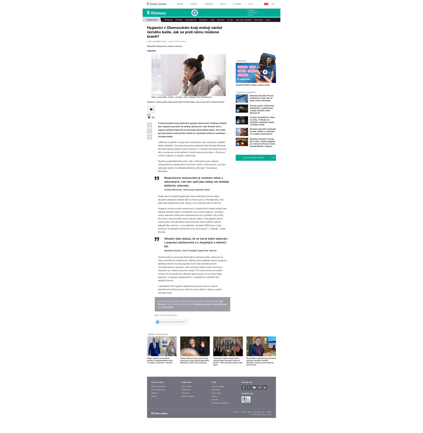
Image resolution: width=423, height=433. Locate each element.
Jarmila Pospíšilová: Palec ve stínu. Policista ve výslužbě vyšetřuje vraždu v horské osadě (262, 121)
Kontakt (215, 400)
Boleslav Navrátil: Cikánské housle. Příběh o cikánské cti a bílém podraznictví (263, 131)
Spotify (209, 304)
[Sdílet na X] (149, 130)
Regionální (152, 20)
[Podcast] (149, 117)
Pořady (179, 20)
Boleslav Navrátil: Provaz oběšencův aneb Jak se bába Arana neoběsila (262, 98)
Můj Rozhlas (199, 304)
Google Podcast (220, 304)
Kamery (250, 15)
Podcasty (185, 393)
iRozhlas (180, 4)
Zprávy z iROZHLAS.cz (158, 334)
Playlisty (203, 20)
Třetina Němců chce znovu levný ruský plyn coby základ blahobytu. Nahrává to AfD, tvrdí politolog (195, 360)
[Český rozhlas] (156, 4)
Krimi (251, 67)
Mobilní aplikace (188, 396)
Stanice (223, 4)
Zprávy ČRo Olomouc (177, 41)
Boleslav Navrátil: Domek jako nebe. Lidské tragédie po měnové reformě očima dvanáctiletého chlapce (262, 142)
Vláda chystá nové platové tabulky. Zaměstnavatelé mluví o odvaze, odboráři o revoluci (160, 360)
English (269, 412)
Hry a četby (241, 67)
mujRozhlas (208, 4)
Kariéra (214, 396)
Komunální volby (158, 390)
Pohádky (241, 71)
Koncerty (258, 20)
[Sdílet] (153, 117)
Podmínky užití (258, 412)
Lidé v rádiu (216, 393)
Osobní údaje (246, 412)
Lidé (212, 20)
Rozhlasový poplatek (220, 403)
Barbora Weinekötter (168, 315)
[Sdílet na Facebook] (149, 125)
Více (269, 20)
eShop (154, 396)
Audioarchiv (252, 13)
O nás (230, 20)
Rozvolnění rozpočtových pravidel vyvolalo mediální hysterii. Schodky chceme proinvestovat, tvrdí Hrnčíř (261, 361)
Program (194, 4)
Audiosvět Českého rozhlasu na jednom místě (253, 85)
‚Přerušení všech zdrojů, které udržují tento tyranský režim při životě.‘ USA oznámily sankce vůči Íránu (228, 361)
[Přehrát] (151, 109)
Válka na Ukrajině (158, 386)
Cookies (236, 412)
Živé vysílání (242, 75)
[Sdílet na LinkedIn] (149, 136)
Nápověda (216, 390)
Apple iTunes (167, 307)
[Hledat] (273, 4)
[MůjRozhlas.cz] (151, 51)
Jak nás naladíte (244, 20)
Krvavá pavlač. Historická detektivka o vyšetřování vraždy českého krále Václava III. (262, 109)
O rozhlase (237, 4)
